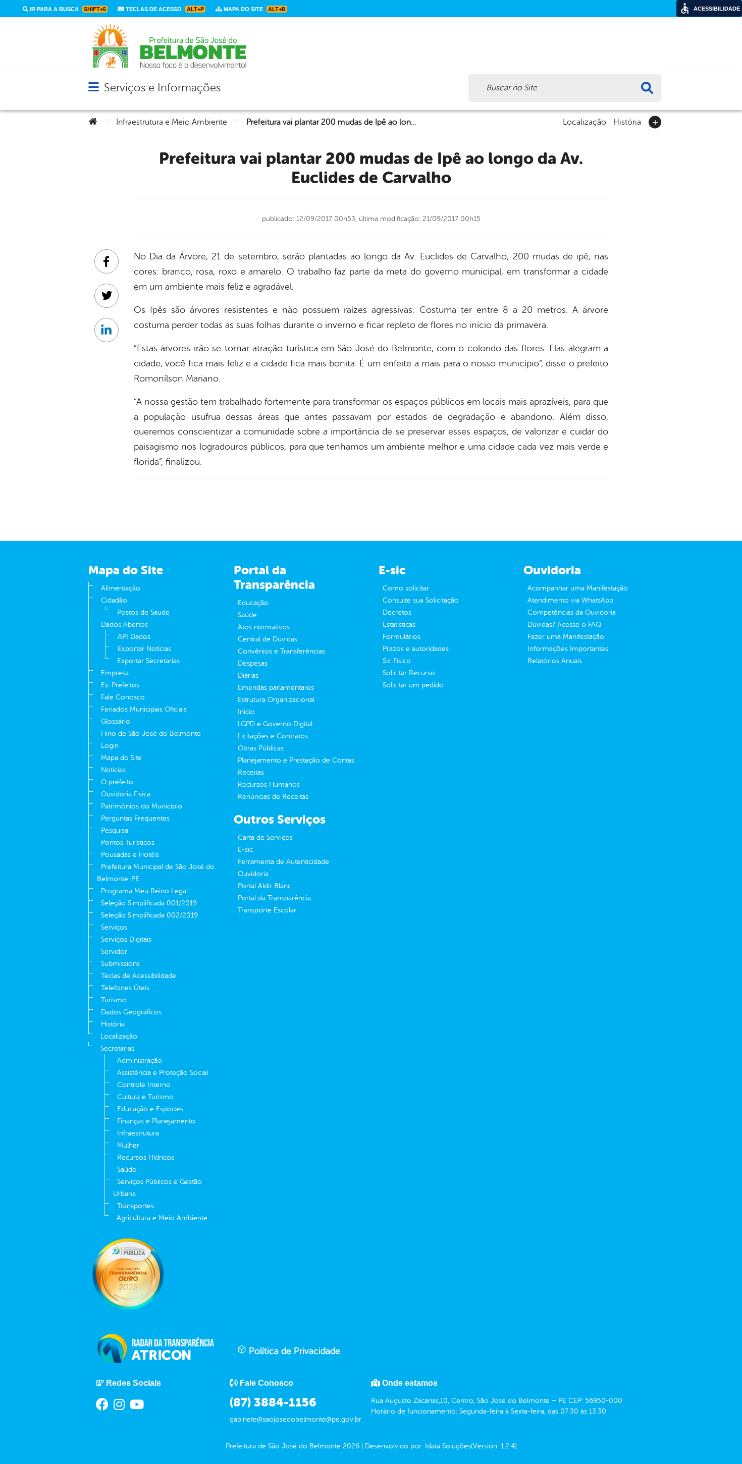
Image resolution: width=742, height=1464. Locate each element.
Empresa (115, 673)
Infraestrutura (138, 1133)
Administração (139, 1060)
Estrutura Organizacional (276, 699)
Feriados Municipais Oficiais (144, 709)
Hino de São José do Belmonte (151, 733)
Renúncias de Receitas (273, 796)
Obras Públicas (261, 748)
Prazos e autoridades (416, 649)
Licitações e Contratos (273, 736)
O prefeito (117, 782)
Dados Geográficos (131, 1012)
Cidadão (114, 600)
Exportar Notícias (144, 649)
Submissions (120, 963)
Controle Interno (144, 1085)
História (627, 121)
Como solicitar (406, 588)
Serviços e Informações (162, 87)
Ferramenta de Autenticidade (283, 861)
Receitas (251, 772)
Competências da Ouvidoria (571, 612)
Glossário (115, 721)
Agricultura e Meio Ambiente (162, 1218)
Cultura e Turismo (145, 1097)
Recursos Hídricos (145, 1157)
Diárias (248, 675)
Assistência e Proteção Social (162, 1072)
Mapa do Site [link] (254, 9)
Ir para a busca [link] (67, 9)
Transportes (135, 1206)
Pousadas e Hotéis (130, 854)
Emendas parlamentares (276, 687)
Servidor (114, 951)
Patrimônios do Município (141, 806)
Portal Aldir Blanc (264, 886)
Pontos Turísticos (127, 842)
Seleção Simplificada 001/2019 (149, 903)
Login (110, 745)
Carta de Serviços (265, 837)
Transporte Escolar (267, 910)
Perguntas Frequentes (135, 818)
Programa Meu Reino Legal (144, 891)
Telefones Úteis (125, 988)
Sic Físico (397, 661)
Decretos (397, 612)
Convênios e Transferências (281, 651)
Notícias (113, 770)
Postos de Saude (143, 612)
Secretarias (117, 1048)
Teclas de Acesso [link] (164, 9)
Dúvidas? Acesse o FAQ (564, 624)
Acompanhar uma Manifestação (577, 588)
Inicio (246, 712)
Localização (584, 121)
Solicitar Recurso (409, 673)
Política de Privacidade (293, 1351)
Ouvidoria (253, 874)
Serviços (114, 927)
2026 (350, 1446)
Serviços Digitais (126, 939)
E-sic (245, 849)
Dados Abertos (124, 624)
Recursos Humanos (269, 784)
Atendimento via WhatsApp (570, 600)
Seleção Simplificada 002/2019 (149, 915)
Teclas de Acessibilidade (138, 976)
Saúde (126, 1169)
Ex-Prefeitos (120, 685)
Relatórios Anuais (554, 661)
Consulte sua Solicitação (421, 600)
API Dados (134, 636)
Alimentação (120, 588)
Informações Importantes (567, 649)
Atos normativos (264, 627)
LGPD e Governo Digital (275, 724)
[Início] (93, 122)
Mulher (128, 1145)
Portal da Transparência (274, 898)
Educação (253, 603)
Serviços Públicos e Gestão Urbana (157, 1188)
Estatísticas (399, 624)
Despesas (253, 663)
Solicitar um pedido (413, 685)
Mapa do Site (121, 758)
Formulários (401, 636)
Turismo (114, 1000)
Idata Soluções (448, 1446)
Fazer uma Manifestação (565, 636)
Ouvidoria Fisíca (125, 794)
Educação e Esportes (150, 1109)
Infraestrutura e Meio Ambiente (171, 122)
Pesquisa (114, 830)
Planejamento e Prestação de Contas (296, 760)
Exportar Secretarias (148, 661)
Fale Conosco (123, 697)
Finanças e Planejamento (156, 1121)
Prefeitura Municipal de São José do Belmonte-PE (156, 873)
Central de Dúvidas (267, 639)
